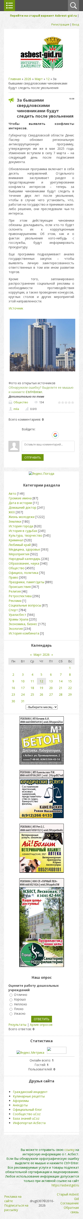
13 (51, 681)
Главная (14, 79)
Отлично (20, 995)
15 (70, 681)
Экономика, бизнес (23, 624)
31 (23, 701)
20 (51, 688)
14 (60, 681)
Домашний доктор (22, 507)
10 (23, 681)
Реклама (15, 601)
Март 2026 (41, 654)
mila (16, 409)
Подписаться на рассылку (16, 1207)
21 (60, 688)
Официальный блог (27, 1109)
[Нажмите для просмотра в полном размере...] (42, 371)
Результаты (17, 1024)
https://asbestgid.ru (65, 1185)
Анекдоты (20, 1105)
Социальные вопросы (25, 605)
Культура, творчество (25, 535)
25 (32, 694)
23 (13, 694)
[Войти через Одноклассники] (63, 435)
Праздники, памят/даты (26, 582)
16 (13, 688)
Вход (75, 24)
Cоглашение (69, 1203)
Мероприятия (19, 554)
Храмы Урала (18, 619)
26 (41, 694)
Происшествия (20, 587)
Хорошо (20, 999)
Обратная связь (71, 1209)
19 (41, 688)
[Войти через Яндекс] (47, 435)
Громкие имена (20, 498)
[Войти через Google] (55, 435)
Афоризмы (21, 1101)
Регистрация (60, 24)
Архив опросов (41, 1024)
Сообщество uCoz (27, 1114)
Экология (16, 628)
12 (48, 79)
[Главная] (41, 70)
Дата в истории (20, 503)
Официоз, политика (23, 573)
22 (70, 688)
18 (32, 688)
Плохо (18, 1009)
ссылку (69, 1150)
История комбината (24, 633)
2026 (27, 79)
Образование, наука (24, 563)
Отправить (32, 457)
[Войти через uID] (25, 435)
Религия (15, 591)
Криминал (16, 540)
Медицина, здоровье (24, 549)
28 (60, 694)
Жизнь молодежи (22, 517)
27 (51, 694)
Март (39, 79)
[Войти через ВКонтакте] (32, 435)
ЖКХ (12, 512)
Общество (21, 402)
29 (70, 694)
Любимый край (20, 545)
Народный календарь (25, 559)
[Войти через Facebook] (40, 435)
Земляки (15, 521)
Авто (12, 493)
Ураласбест (17, 614)
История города (21, 526)
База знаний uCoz (26, 1118)
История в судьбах (23, 531)
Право (13, 577)
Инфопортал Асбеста (29, 1123)
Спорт (13, 610)
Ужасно (19, 1013)
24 (23, 694)
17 (23, 688)
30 (13, 701)
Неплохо (20, 1004)
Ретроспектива (20, 596)
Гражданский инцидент (30, 1092)
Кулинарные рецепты (29, 1096)
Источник (16, 308)
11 (32, 681)
